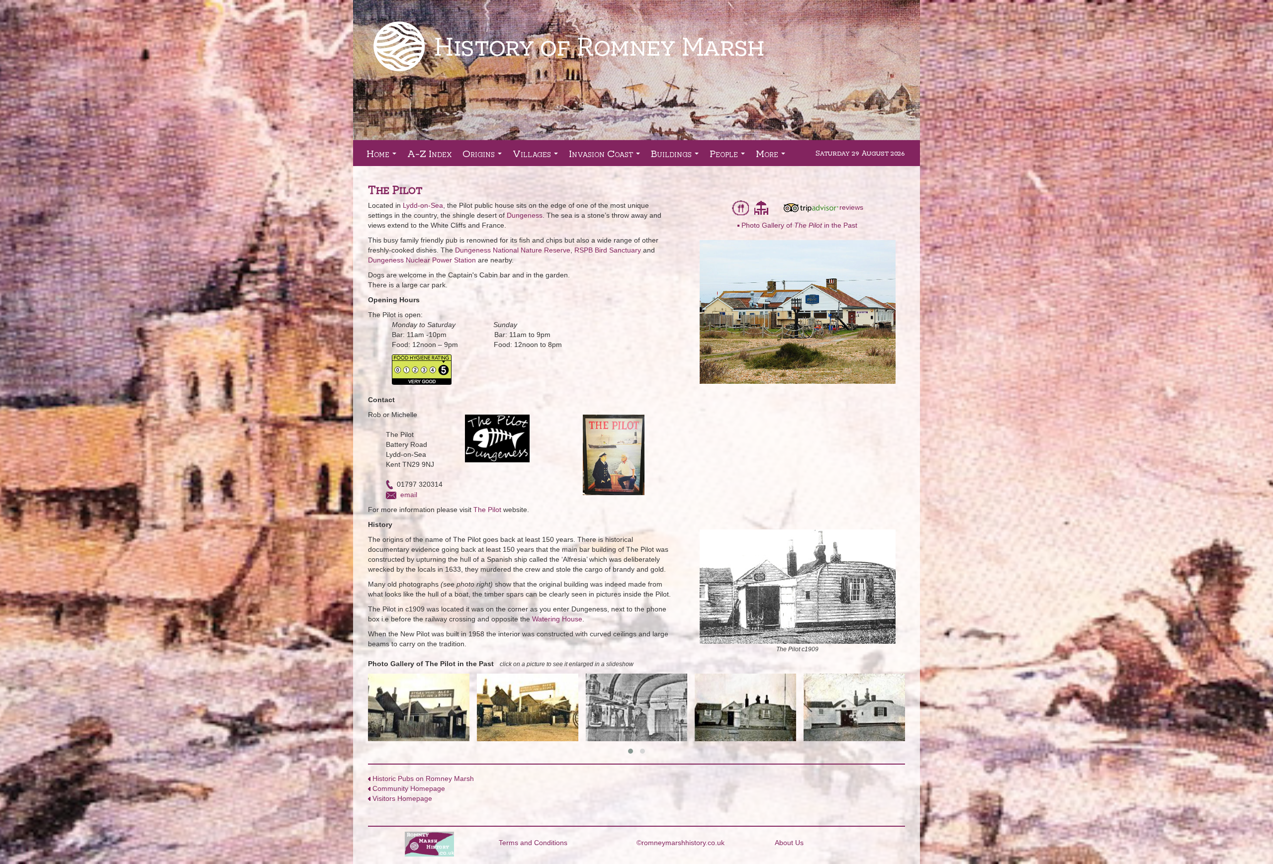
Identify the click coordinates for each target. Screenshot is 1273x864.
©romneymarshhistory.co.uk (680, 843)
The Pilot (487, 510)
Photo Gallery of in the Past (799, 225)
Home (383, 156)
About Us (789, 843)
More (772, 156)
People (729, 156)
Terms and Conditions (533, 843)
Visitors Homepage (402, 798)
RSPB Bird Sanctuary (607, 250)
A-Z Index (429, 153)
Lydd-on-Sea (423, 205)
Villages (537, 156)
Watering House (557, 619)
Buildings (677, 156)
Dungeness (525, 215)
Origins (484, 156)
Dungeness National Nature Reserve (512, 250)
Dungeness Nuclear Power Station (422, 260)
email (408, 495)
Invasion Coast (606, 156)
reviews (851, 207)
